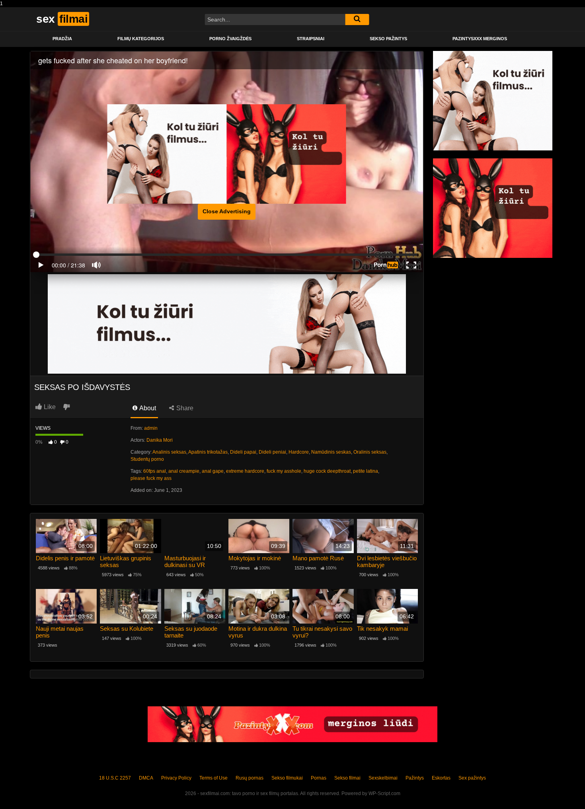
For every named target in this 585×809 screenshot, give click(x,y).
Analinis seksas (169, 452)
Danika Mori (159, 440)
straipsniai (310, 38)
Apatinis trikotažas (208, 452)
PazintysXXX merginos (479, 38)
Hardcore (299, 452)
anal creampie (183, 471)
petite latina (365, 471)
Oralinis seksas (369, 452)
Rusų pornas (249, 778)
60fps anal (154, 471)
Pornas (318, 778)
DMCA (146, 778)
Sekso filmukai (287, 778)
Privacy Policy (176, 778)
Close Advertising (227, 211)
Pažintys (415, 778)
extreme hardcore (245, 471)
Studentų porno (147, 459)
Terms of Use (213, 778)
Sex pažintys (472, 778)
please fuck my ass (151, 478)
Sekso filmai (347, 778)
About (147, 408)
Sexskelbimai (383, 778)
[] (357, 19)
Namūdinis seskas (331, 452)
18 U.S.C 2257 (115, 778)
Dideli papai (243, 452)
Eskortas (441, 778)
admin (151, 428)
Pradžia (62, 38)
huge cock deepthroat (327, 471)
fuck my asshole (284, 471)
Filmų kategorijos (140, 38)
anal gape (213, 471)
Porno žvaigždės (230, 38)
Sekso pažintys (388, 38)
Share (184, 408)
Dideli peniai (272, 452)
